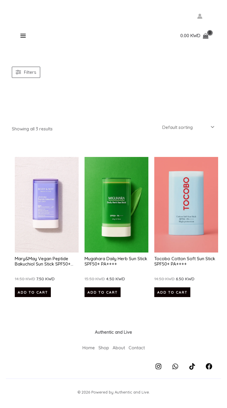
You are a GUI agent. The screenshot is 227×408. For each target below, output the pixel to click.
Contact (137, 347)
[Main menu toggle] (23, 35)
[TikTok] (192, 366)
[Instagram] (158, 366)
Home (88, 347)
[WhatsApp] (175, 366)
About (119, 347)
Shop (103, 347)
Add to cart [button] (33, 292)
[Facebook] (209, 366)
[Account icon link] (199, 16)
